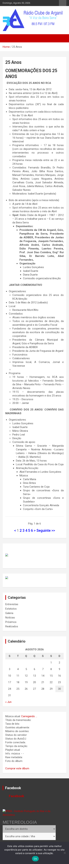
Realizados (11, 626)
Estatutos (11, 608)
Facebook (13, 788)
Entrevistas (11, 604)
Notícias (10, 617)
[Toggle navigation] (7, 38)
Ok (35, 858)
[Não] (64, 853)
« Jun (8, 702)
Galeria (9, 613)
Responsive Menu (62, 3)
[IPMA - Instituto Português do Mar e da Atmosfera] (29, 813)
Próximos (10, 622)
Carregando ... (29, 716)
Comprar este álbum (17, 768)
